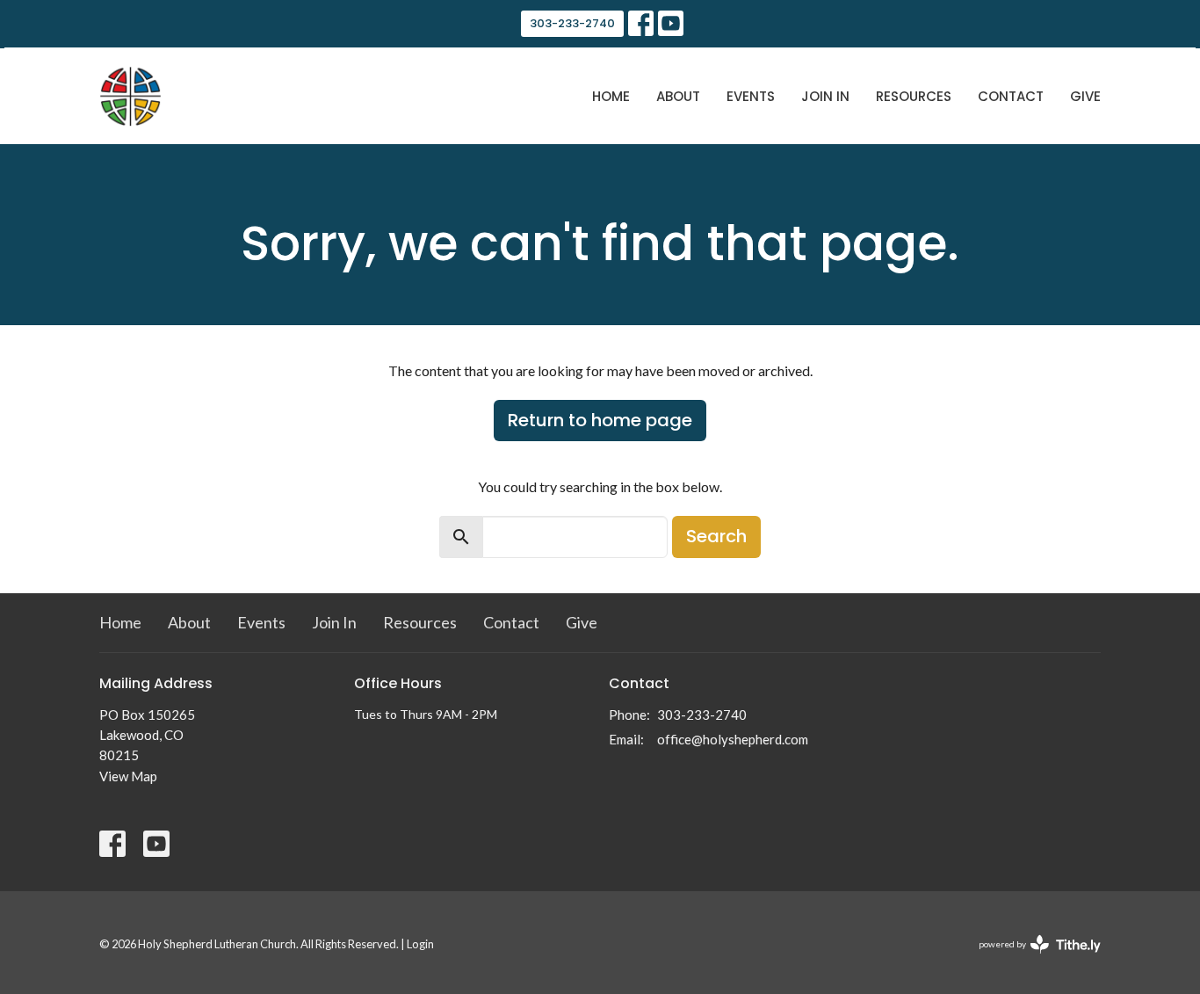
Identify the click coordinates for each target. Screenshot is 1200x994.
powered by (1031, 959)
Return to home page (600, 420)
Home (611, 96)
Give (1085, 96)
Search (716, 536)
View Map (128, 776)
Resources (913, 96)
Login (420, 944)
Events (751, 96)
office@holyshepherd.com (732, 739)
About (678, 96)
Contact (1011, 96)
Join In (825, 96)
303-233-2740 (572, 23)
